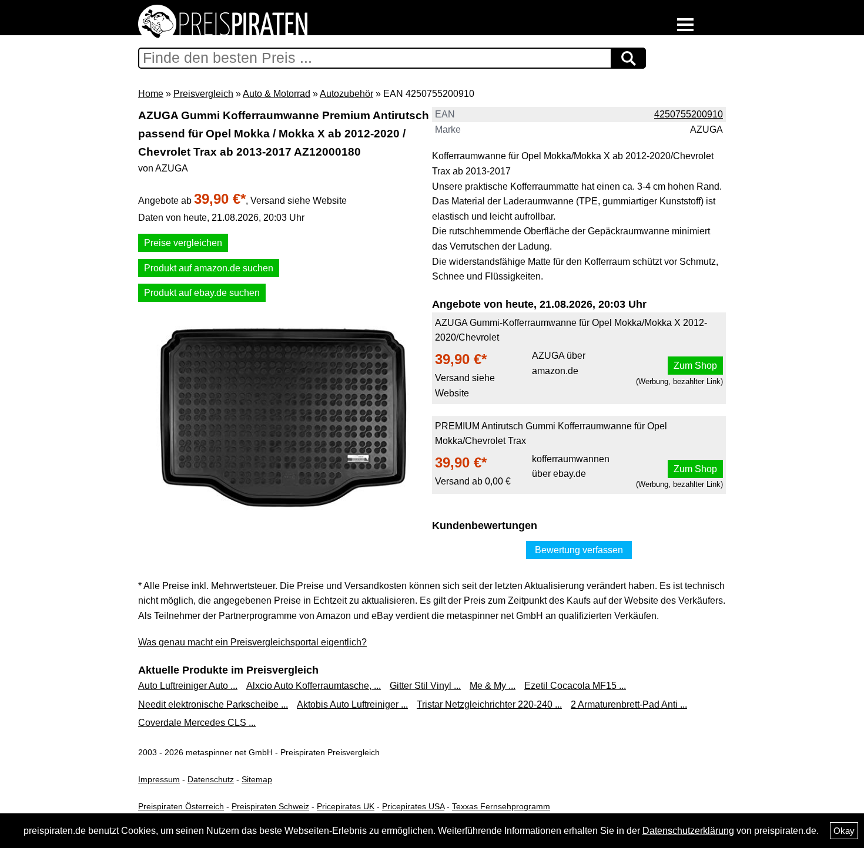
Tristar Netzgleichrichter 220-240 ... (489, 704)
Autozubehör (346, 94)
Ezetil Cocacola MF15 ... (575, 686)
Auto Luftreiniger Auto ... (187, 686)
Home (150, 94)
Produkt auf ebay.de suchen (202, 293)
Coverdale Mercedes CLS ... (197, 723)
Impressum (159, 779)
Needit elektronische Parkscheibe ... (213, 704)
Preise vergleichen (183, 243)
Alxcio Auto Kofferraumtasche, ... (313, 686)
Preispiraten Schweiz (270, 806)
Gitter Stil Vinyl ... (425, 686)
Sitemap (257, 779)
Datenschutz (210, 779)
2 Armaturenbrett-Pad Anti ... (629, 704)
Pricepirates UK (345, 806)
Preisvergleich (203, 94)
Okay (844, 831)
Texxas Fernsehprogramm (501, 806)
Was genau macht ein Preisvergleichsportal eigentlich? (252, 642)
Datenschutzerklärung (688, 831)
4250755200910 (688, 114)
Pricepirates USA (413, 806)
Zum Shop (695, 366)
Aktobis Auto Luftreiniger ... (352, 704)
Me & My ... (492, 686)
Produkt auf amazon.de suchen (208, 268)
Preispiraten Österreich (181, 806)
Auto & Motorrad (276, 94)
